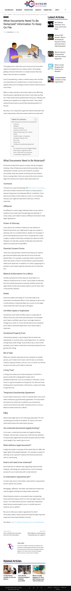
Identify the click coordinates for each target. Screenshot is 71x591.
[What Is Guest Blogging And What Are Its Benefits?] (51, 67)
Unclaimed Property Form (20, 138)
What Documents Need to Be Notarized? (24, 122)
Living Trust (16, 142)
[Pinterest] (37, 587)
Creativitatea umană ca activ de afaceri (9, 577)
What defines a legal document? (22, 150)
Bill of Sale (16, 140)
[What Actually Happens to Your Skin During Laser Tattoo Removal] (39, 569)
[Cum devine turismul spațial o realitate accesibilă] (24, 569)
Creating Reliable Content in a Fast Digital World (60, 80)
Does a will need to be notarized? (22, 152)
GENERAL (10, 14)
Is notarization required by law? (22, 154)
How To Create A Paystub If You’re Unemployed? (27, 522)
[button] (65, 10)
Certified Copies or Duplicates (21, 136)
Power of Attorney (18, 128)
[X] (41, 587)
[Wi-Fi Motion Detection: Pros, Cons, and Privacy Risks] (51, 24)
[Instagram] (33, 587)
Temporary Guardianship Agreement (23, 144)
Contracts (16, 124)
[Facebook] (29, 587)
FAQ (12, 146)
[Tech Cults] (4, 32)
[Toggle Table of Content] (35, 119)
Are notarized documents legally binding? (24, 148)
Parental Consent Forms (20, 130)
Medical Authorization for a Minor (22, 132)
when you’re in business (36, 188)
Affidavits (16, 126)
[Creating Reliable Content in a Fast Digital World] (51, 79)
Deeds (15, 134)
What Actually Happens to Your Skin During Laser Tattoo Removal (38, 578)
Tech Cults (9, 32)
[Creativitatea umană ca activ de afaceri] (9, 569)
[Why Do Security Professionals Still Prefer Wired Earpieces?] (51, 54)
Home (4, 14)
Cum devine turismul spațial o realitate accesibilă (24, 578)
